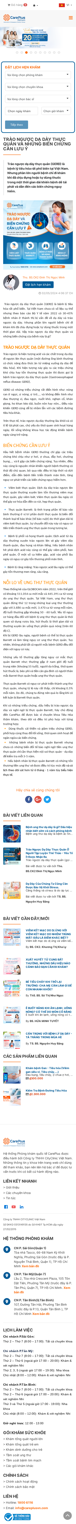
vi (68, 5)
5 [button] (35, 52)
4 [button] (31, 52)
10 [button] (59, 52)
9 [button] (54, 52)
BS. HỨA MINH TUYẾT (44, 1021)
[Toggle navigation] (71, 17)
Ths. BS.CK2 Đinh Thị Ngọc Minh (44, 277)
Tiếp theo (16, 124)
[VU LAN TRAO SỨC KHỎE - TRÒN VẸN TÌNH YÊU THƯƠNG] (38, 37)
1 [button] (17, 52)
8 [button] (49, 52)
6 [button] (40, 52)
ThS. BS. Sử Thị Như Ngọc (47, 995)
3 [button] (26, 52)
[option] (38, 37)
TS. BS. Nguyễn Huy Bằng (46, 1043)
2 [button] (21, 52)
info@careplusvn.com (31, 1508)
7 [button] (45, 52)
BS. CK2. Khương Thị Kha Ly (48, 947)
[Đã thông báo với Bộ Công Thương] (17, 1516)
